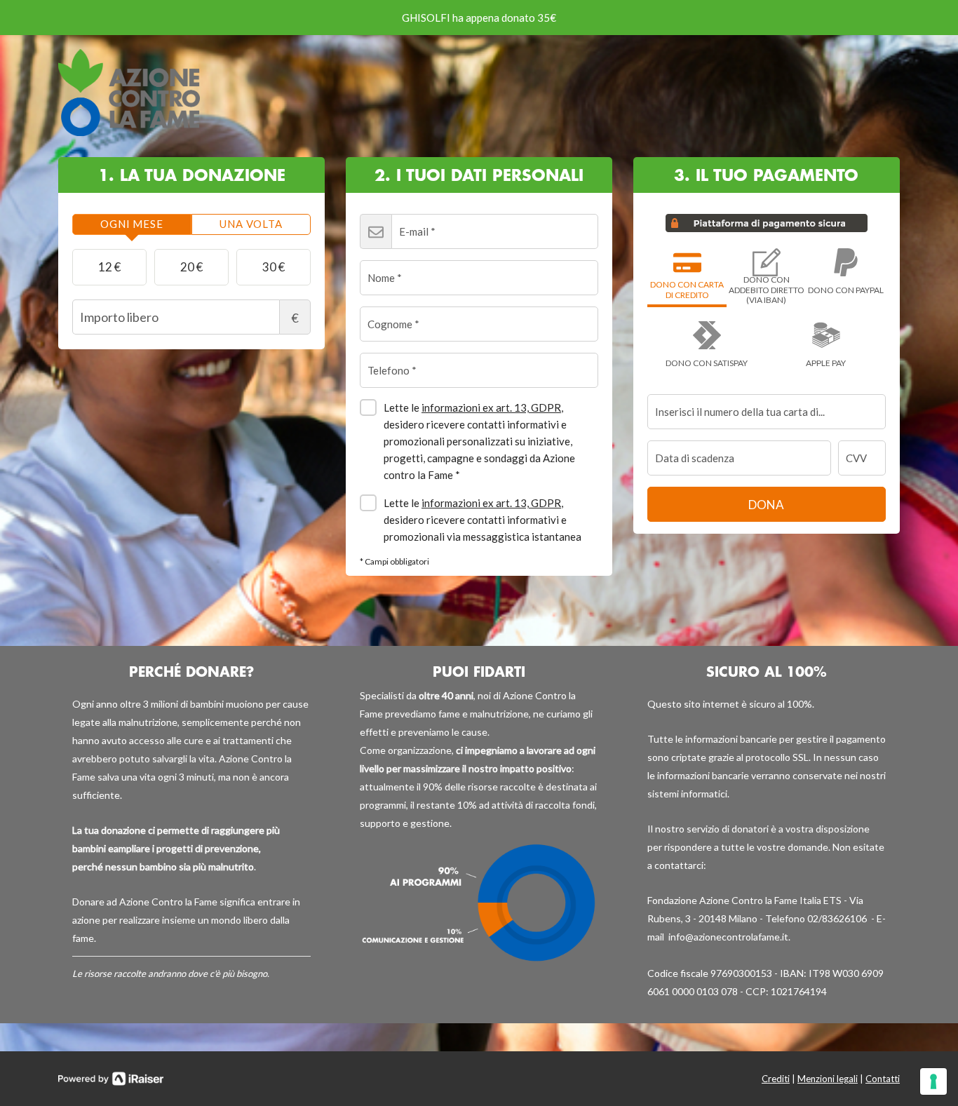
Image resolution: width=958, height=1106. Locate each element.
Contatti (882, 1078)
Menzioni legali (827, 1078)
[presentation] (132, 224)
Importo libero (295, 317)
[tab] (131, 224)
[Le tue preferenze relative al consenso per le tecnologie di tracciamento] (933, 1081)
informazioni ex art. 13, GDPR (491, 407)
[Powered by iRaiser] (110, 1078)
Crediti (776, 1078)
